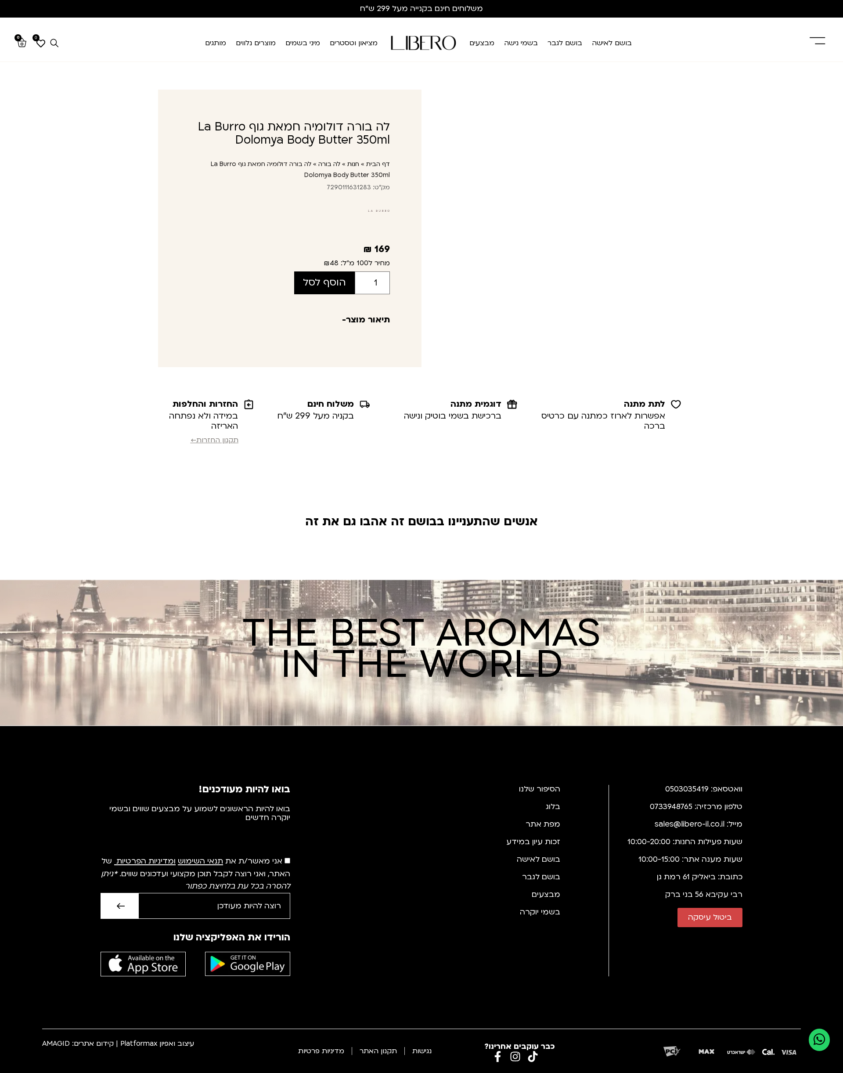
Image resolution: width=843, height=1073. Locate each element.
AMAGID (56, 1043)
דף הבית (378, 164)
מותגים (215, 43)
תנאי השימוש (200, 861)
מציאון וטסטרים (354, 43)
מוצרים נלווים (256, 43)
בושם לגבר (565, 43)
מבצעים (481, 43)
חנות (353, 164)
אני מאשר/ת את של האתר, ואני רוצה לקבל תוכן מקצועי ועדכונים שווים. (195, 874)
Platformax (138, 1043)
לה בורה (329, 164)
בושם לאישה (612, 43)
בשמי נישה (521, 43)
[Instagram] (515, 1056)
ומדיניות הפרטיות (146, 861)
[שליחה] (119, 906)
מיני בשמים (302, 43)
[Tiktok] (532, 1056)
